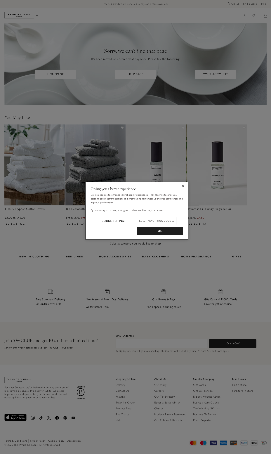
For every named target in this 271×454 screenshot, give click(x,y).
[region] (136, 211)
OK (160, 231)
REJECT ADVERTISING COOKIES (156, 220)
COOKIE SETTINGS (113, 221)
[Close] (183, 186)
